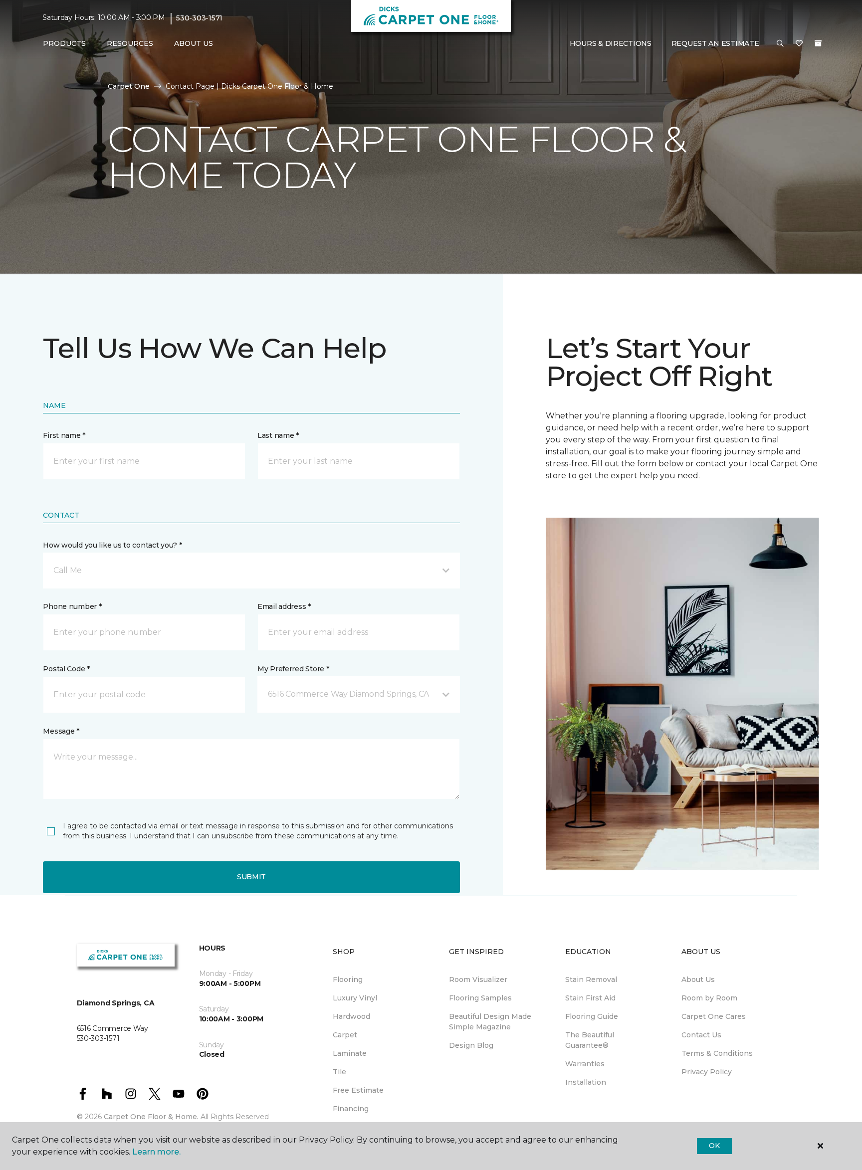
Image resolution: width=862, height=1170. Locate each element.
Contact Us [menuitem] (701, 1034)
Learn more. (156, 1152)
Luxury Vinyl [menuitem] (355, 997)
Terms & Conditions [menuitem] (717, 1053)
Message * (61, 731)
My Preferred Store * (293, 668)
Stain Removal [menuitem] (591, 979)
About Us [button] (193, 43)
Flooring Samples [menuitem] (480, 997)
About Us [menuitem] (698, 979)
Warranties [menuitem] (585, 1063)
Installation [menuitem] (585, 1082)
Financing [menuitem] (351, 1108)
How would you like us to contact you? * (112, 545)
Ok (714, 1145)
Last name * (278, 435)
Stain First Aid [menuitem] (590, 997)
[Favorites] (799, 44)
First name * (64, 435)
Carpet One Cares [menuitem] (713, 1016)
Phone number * (72, 606)
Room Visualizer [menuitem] (478, 979)
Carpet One (129, 86)
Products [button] (64, 43)
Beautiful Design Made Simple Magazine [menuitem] (490, 1021)
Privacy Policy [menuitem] (706, 1071)
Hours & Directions (610, 43)
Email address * (284, 606)
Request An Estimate (715, 43)
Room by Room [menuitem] (709, 997)
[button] (780, 44)
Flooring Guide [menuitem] (591, 1016)
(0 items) (818, 43)
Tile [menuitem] (339, 1071)
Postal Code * (66, 668)
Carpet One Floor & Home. (151, 1116)
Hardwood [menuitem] (351, 1016)
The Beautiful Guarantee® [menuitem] (589, 1040)
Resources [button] (130, 43)
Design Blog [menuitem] (471, 1045)
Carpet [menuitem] (345, 1034)
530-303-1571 (199, 17)
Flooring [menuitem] (348, 979)
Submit (251, 876)
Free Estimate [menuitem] (358, 1090)
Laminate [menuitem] (350, 1053)
